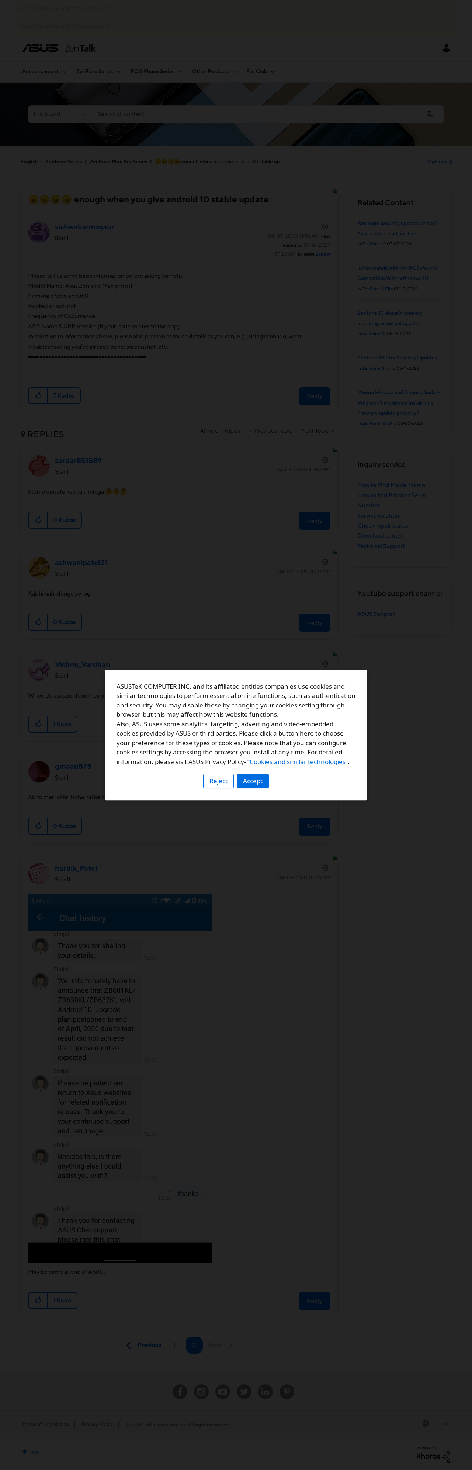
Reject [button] (218, 781)
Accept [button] (253, 781)
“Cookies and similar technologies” (297, 761)
